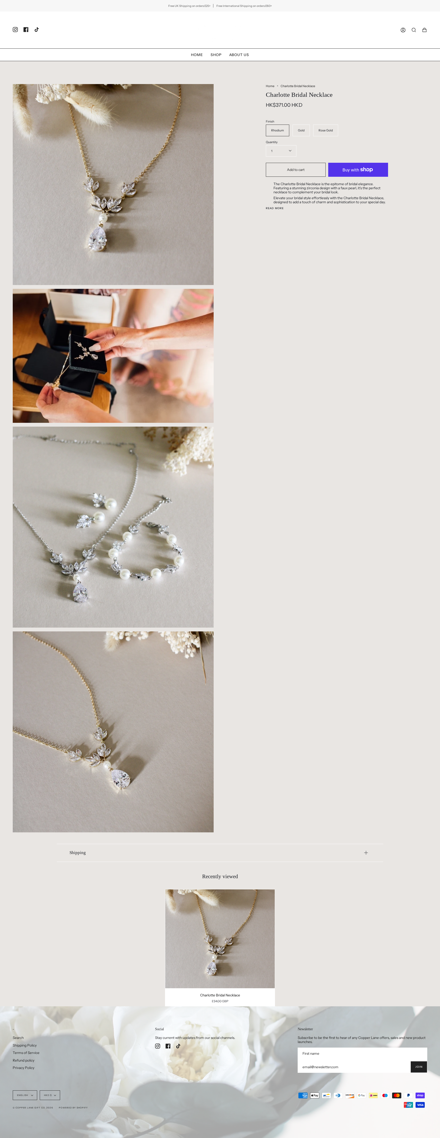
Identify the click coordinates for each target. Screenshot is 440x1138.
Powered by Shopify (73, 1107)
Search (18, 1038)
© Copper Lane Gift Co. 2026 (33, 1107)
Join (418, 1066)
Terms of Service (26, 1053)
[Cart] (424, 29)
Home (270, 86)
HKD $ (48, 1095)
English (23, 1095)
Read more (275, 208)
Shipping (78, 852)
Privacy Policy (23, 1068)
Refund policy (23, 1060)
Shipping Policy (25, 1045)
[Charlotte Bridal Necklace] (220, 938)
